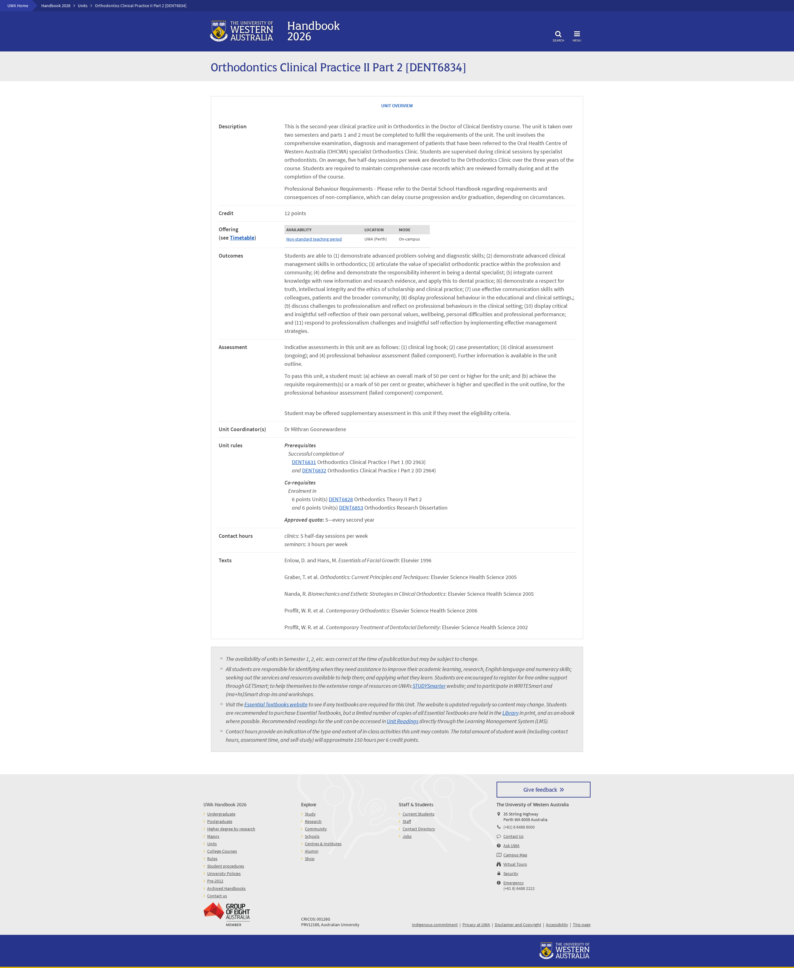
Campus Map (515, 855)
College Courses (222, 851)
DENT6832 (314, 470)
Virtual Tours (515, 864)
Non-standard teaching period (314, 239)
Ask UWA (511, 845)
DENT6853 (351, 507)
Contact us (217, 896)
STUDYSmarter (429, 685)
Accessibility (557, 924)
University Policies (224, 873)
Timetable (242, 237)
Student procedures (225, 866)
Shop (309, 858)
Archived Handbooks (226, 888)
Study (310, 814)
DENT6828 (341, 499)
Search (558, 40)
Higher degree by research (231, 829)
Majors (213, 836)
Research (313, 821)
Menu (577, 40)
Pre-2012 (215, 881)
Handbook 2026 (55, 5)
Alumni (311, 851)
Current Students (419, 814)
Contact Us (513, 836)
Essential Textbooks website (276, 704)
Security (510, 873)
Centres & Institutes (323, 843)
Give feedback (540, 789)
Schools (312, 836)
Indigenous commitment (435, 924)
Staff (407, 821)
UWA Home (17, 5)
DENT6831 (304, 462)
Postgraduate (219, 821)
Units (82, 5)
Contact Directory (419, 829)
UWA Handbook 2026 (225, 804)
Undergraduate (221, 814)
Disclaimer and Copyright (518, 924)
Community (316, 829)
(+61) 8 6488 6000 (519, 827)
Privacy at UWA (476, 924)
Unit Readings (402, 721)
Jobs (407, 836)
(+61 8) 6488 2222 (519, 888)
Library (510, 712)
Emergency (513, 883)
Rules (212, 858)
